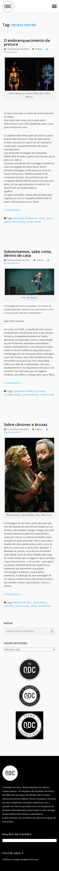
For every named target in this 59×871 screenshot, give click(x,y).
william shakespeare (41, 605)
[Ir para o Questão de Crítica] (10, 773)
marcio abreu (18, 221)
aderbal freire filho (22, 602)
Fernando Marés (12, 394)
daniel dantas (40, 602)
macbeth (8, 605)
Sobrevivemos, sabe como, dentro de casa (28, 253)
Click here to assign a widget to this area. (20, 859)
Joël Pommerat (30, 394)
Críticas (38, 49)
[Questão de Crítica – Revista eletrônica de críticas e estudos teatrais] (7, 6)
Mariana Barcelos (12, 263)
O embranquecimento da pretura (27, 42)
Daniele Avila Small (12, 432)
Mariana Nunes (10, 52)
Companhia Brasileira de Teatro (29, 218)
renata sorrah (34, 221)
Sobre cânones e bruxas (25, 424)
